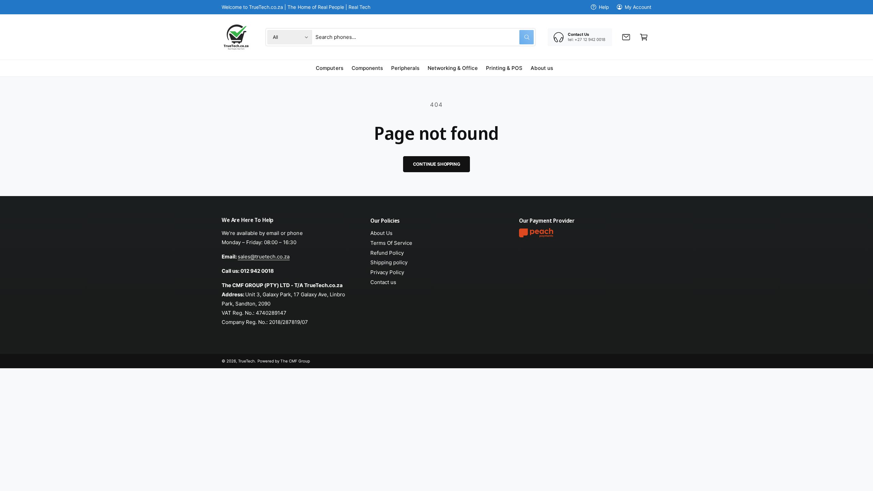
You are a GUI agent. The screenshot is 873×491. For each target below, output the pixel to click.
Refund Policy (387, 253)
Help (604, 7)
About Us (381, 233)
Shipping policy (389, 262)
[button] (644, 37)
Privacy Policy (387, 272)
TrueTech (246, 361)
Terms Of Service (391, 243)
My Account (638, 7)
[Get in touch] (626, 37)
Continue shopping (436, 164)
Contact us (383, 282)
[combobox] (424, 37)
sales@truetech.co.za (264, 256)
